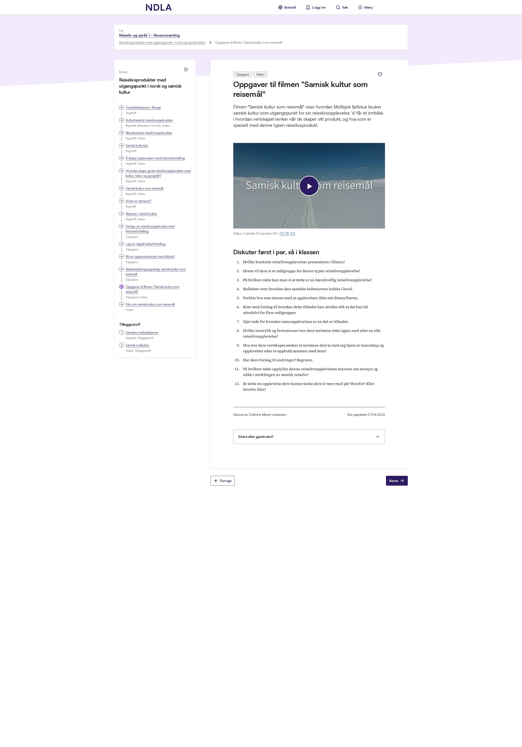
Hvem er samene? (139, 201)
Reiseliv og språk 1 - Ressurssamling (149, 35)
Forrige (225, 481)
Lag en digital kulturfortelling (145, 244)
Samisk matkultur (137, 345)
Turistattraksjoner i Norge (143, 107)
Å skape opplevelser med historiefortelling (155, 158)
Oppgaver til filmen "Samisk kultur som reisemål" (152, 289)
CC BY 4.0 (287, 233)
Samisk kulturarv (137, 145)
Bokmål (290, 7)
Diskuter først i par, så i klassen (276, 252)
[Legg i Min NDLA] (380, 74)
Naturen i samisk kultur (141, 214)
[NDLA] (159, 7)
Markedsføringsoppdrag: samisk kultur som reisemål (156, 271)
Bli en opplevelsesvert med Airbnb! (150, 256)
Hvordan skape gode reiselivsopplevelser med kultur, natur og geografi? (158, 173)
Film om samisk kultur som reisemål (150, 304)
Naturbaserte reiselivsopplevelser (149, 133)
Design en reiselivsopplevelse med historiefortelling (150, 228)
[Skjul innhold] (186, 69)
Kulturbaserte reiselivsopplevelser (149, 120)
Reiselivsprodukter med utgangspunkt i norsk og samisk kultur (162, 42)
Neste (393, 481)
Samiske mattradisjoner (142, 332)
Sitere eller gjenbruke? (255, 437)
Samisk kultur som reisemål (144, 188)
